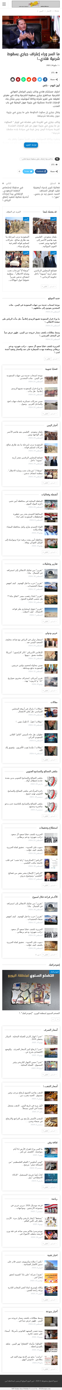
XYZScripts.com (44, 1389)
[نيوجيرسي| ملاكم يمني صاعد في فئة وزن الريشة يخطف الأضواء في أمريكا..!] (51, 1235)
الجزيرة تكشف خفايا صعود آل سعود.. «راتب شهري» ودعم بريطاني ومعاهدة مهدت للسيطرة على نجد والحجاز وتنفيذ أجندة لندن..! (32, 349)
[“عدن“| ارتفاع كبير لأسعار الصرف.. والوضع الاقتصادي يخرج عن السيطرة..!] (51, 1053)
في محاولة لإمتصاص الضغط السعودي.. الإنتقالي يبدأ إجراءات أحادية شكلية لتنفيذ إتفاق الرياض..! (15, 193)
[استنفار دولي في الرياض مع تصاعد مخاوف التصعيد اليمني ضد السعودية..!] (51, 643)
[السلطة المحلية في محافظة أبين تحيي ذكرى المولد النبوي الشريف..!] (51, 504)
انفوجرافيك (54, 972)
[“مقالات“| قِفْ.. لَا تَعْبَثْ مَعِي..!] (51, 725)
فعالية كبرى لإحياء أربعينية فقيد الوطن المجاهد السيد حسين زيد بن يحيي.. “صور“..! (46, 192)
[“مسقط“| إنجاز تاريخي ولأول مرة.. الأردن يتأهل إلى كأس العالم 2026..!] (51, 1222)
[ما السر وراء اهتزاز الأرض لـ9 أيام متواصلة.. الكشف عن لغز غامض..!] (51, 1152)
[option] (31, 993)
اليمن (53, 219)
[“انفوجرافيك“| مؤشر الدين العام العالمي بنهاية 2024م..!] (31, 990)
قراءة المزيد (31, 145)
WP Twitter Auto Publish (20, 1389)
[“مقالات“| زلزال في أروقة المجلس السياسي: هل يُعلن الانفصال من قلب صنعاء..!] (51, 712)
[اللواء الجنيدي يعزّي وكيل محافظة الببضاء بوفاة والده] (51, 530)
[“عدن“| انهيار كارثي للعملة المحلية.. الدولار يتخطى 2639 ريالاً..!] (51, 1040)
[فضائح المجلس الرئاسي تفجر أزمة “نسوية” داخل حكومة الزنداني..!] (45, 259)
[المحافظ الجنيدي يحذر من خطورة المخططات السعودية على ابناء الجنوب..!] (51, 517)
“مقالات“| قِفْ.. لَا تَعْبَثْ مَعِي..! (29, 722)
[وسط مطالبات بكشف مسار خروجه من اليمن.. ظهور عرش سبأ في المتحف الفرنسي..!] (51, 1321)
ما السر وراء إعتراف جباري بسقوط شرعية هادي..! (37, 159)
